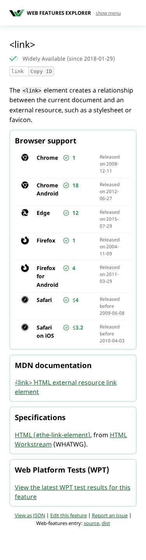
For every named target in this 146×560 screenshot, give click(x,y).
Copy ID (41, 71)
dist (106, 523)
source (91, 523)
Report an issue (110, 515)
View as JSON (30, 515)
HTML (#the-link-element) (52, 435)
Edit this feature (68, 515)
